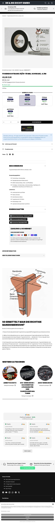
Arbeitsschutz (9, 383)
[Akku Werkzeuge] (45, 373)
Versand (9, 82)
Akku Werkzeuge (45, 383)
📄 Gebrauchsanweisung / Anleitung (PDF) (21, 216)
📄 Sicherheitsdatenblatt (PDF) (18, 219)
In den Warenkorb (36, 122)
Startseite (4, 15)
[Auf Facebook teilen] (10, 154)
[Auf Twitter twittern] (7, 154)
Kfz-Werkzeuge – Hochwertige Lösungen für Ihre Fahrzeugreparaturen (27, 388)
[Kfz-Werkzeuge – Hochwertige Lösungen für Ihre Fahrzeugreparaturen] (27, 373)
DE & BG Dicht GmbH (6, 70)
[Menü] (3, 3)
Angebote (37, 137)
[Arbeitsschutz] (9, 373)
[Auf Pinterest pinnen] (12, 154)
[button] (51, 3)
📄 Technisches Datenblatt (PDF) (18, 222)
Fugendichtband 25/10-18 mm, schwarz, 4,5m (15, 15)
